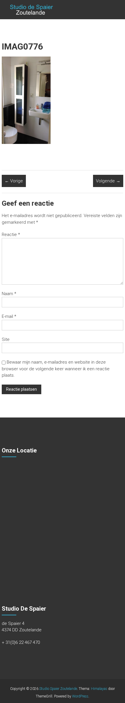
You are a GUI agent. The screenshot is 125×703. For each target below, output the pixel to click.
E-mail (9, 316)
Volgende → (108, 181)
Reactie (11, 234)
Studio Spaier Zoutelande (58, 689)
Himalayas (99, 689)
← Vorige (14, 181)
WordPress (80, 696)
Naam (9, 293)
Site (6, 339)
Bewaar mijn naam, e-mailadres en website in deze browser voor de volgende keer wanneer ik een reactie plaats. (56, 369)
